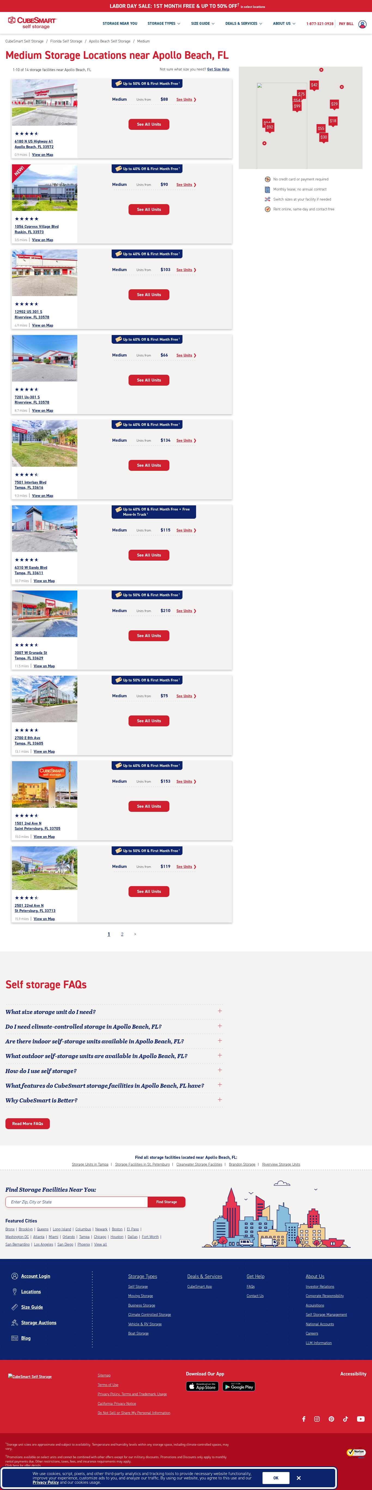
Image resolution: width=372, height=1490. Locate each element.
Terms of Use (108, 1384)
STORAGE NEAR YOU (120, 23)
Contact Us (255, 1295)
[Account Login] (363, 24)
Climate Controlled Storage (149, 1314)
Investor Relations (320, 1286)
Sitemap (104, 1375)
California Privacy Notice (117, 1403)
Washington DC (17, 1236)
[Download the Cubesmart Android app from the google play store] (238, 1386)
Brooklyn (26, 1229)
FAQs (251, 1286)
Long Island (62, 1229)
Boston (117, 1229)
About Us (315, 1276)
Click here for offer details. (23, 1465)
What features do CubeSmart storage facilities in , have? (104, 1085)
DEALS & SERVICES (241, 23)
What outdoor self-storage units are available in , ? (96, 1055)
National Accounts (320, 1324)
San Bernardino (17, 1244)
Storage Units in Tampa (90, 1164)
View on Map (42, 154)
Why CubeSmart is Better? (41, 1100)
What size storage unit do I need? (50, 1011)
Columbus (83, 1229)
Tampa (84, 1236)
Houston (117, 1236)
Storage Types (142, 1276)
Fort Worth (150, 1236)
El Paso (133, 1229)
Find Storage (166, 1202)
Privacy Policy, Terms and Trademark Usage (132, 1394)
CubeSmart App (199, 1286)
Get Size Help (218, 69)
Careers (312, 1333)
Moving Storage (140, 1295)
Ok (276, 1478)
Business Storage (141, 1305)
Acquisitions (315, 1305)
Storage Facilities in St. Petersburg (142, 1164)
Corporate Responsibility (325, 1295)
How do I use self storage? (41, 1070)
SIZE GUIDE (200, 23)
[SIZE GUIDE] (213, 23)
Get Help (255, 1276)
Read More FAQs (27, 1123)
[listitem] (143, 41)
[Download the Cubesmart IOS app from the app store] (202, 1386)
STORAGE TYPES (161, 23)
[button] (321, 129)
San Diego (65, 1244)
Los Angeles (43, 1244)
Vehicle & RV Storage (145, 1324)
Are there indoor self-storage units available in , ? (94, 1041)
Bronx (9, 1229)
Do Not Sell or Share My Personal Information (134, 1412)
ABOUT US (282, 23)
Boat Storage (138, 1333)
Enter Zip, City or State (31, 1202)
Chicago (100, 1236)
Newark (101, 1229)
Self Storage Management (326, 1314)
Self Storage (138, 1286)
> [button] (135, 934)
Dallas (133, 1236)
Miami (53, 1236)
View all (100, 1244)
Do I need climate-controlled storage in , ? (83, 1026)
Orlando (69, 1236)
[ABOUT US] (294, 23)
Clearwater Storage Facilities (199, 1164)
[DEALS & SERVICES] (260, 23)
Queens (42, 1229)
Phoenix (84, 1244)
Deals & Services (204, 1276)
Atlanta (38, 1236)
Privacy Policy (46, 1482)
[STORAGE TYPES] (178, 23)
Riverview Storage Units (281, 1164)
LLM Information (319, 1342)
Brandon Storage (242, 1164)
